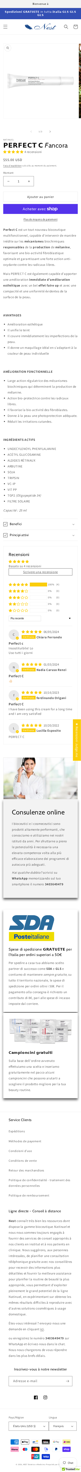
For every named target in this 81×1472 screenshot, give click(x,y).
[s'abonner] (67, 1381)
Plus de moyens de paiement (40, 219)
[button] (5, 27)
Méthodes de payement (25, 1141)
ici (42, 1329)
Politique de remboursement (29, 1195)
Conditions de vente (23, 1161)
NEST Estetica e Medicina (34, 1464)
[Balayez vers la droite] (50, 131)
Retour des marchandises (26, 1170)
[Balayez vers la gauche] (31, 131)
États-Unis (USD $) (24, 1426)
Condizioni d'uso (20, 1151)
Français (58, 1426)
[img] (32, 632)
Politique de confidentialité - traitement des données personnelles (39, 1182)
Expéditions (17, 1131)
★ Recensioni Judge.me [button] (77, 740)
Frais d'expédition (12, 165)
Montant (8, 173)
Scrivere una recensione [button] (40, 572)
